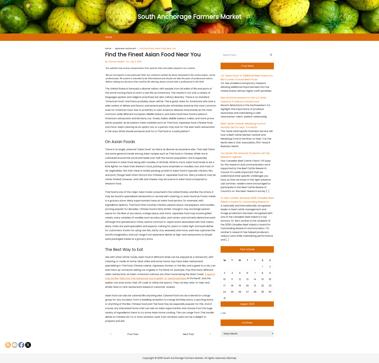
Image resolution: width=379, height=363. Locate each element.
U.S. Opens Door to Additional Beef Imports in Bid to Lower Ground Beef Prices (247, 77)
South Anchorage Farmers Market (189, 16)
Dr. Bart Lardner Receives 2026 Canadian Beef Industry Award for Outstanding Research (247, 199)
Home (108, 37)
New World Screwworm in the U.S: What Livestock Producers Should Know (243, 99)
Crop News (247, 66)
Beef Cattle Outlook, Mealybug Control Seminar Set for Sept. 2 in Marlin (243, 125)
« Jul (223, 313)
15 (262, 279)
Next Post (188, 334)
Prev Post (132, 334)
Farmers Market (117, 61)
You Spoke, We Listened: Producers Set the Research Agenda (245, 155)
